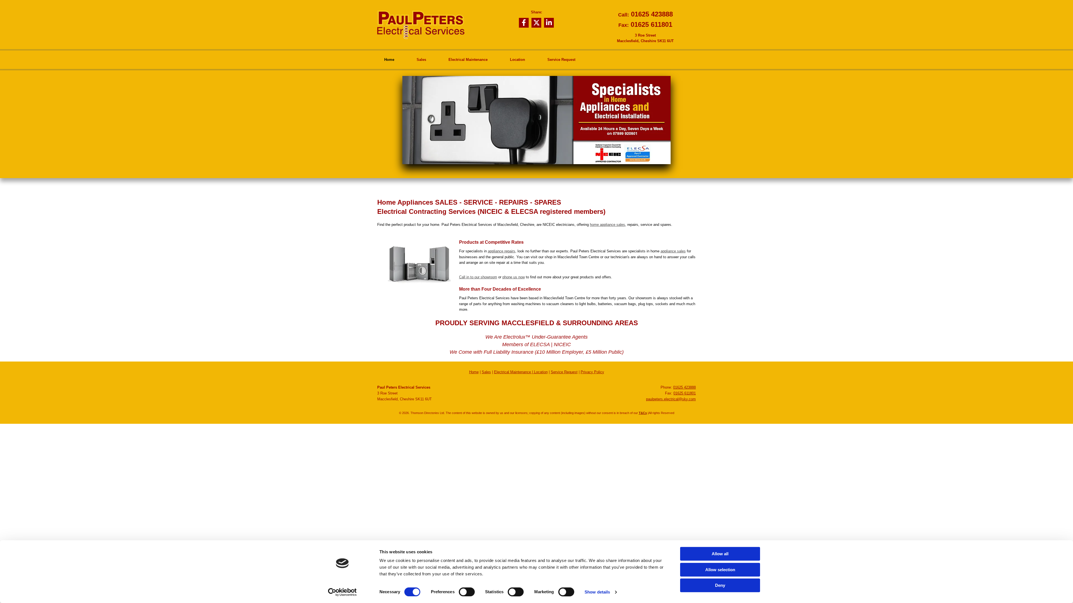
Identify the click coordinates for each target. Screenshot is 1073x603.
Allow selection (720, 569)
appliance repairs (501, 251)
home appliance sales (607, 224)
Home (389, 60)
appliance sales (673, 251)
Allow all (720, 553)
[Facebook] (524, 23)
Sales (421, 60)
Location (517, 60)
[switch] (467, 591)
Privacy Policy (592, 372)
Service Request (561, 60)
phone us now (513, 277)
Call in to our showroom (478, 277)
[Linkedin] (549, 23)
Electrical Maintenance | (514, 372)
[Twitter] (536, 23)
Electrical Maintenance (468, 60)
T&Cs (643, 413)
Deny (720, 585)
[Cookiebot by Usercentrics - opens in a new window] (342, 592)
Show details (597, 592)
